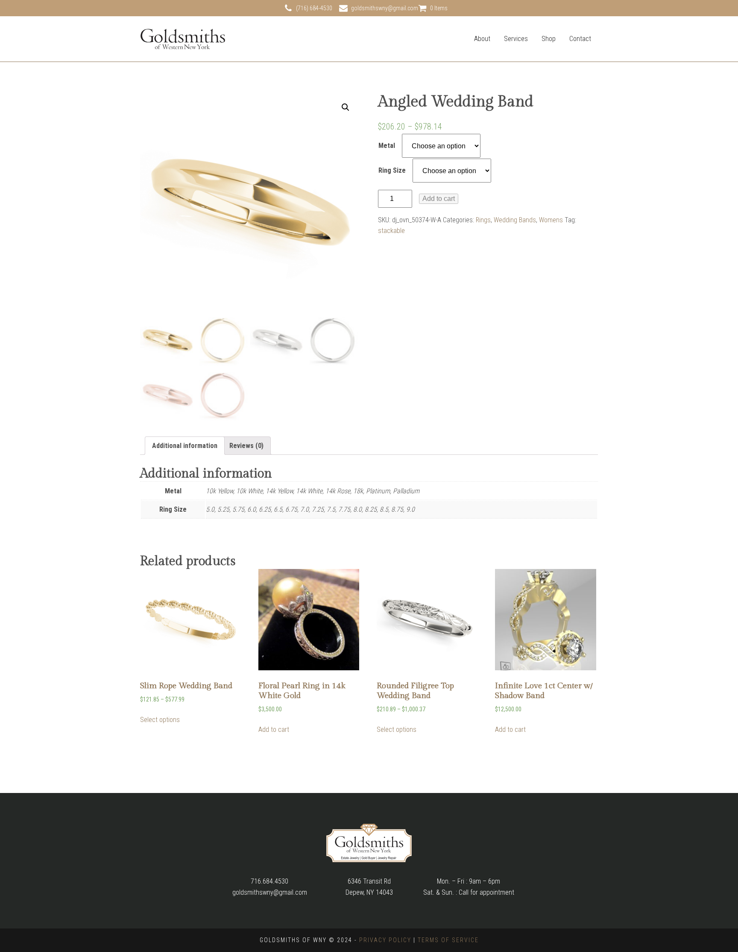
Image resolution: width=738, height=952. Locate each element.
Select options (160, 720)
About (482, 39)
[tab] (185, 445)
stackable (391, 231)
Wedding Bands (515, 220)
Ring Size (392, 170)
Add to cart (438, 198)
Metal (386, 145)
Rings (483, 220)
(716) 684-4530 (314, 8)
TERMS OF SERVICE (448, 940)
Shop (549, 39)
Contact (580, 39)
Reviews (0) (246, 446)
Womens (551, 220)
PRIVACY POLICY (385, 940)
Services (516, 39)
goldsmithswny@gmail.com (384, 8)
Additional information (184, 446)
